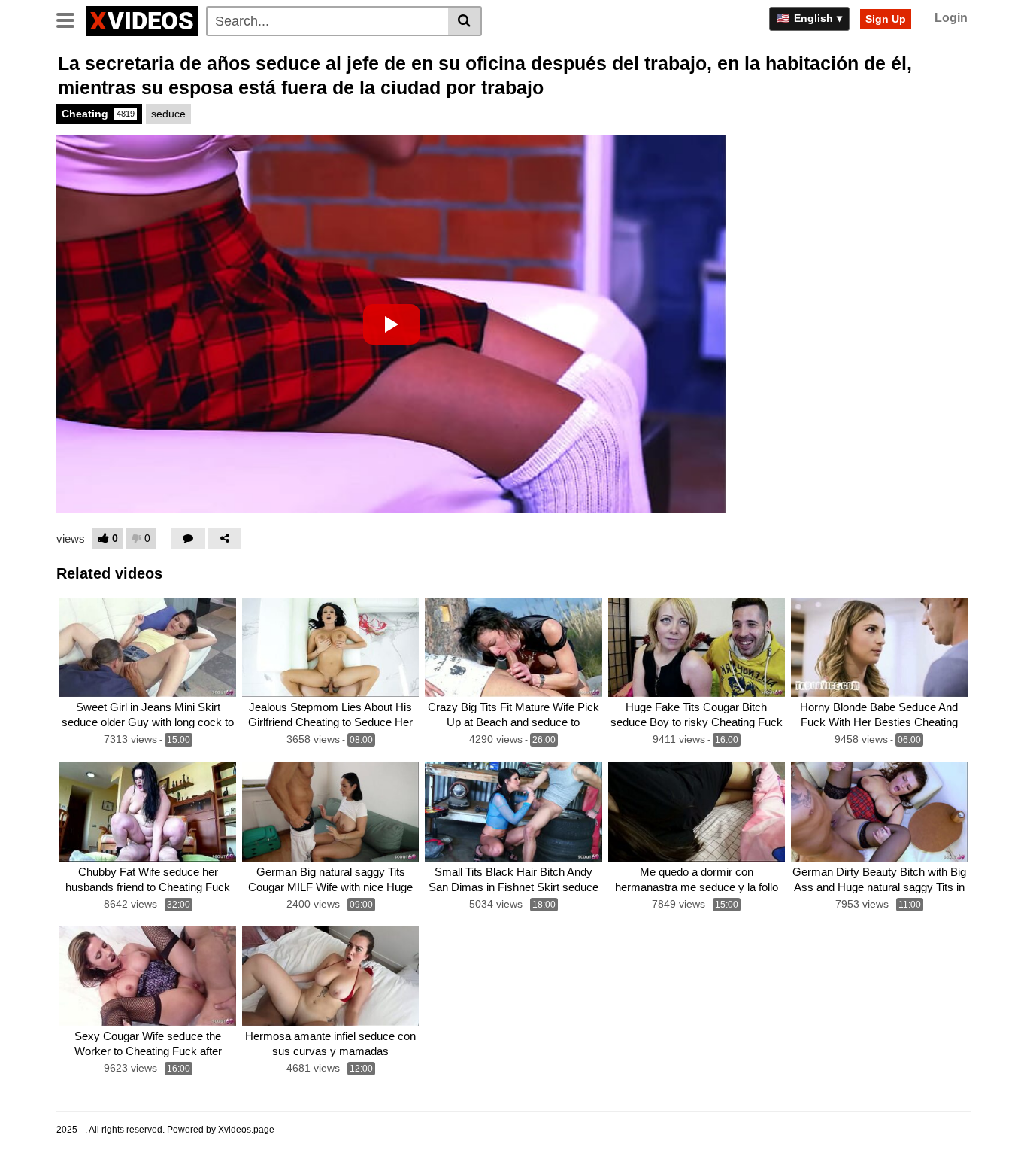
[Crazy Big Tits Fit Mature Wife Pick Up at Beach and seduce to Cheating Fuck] (513, 647)
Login (951, 17)
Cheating (98, 114)
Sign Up (885, 19)
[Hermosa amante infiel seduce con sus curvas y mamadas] (330, 976)
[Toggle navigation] (71, 19)
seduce (168, 114)
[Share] (224, 538)
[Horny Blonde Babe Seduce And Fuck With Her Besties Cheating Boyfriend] (879, 647)
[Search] (465, 21)
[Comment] (188, 538)
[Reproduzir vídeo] (391, 324)
